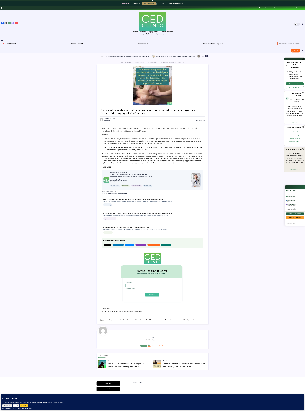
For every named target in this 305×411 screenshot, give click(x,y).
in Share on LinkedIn (118, 244)
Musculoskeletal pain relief (177, 319)
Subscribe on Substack (158, 345)
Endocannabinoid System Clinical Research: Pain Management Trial (126, 227)
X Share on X (107, 244)
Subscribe (152, 294)
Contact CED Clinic (295, 217)
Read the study (107, 205)
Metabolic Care (125, 185)
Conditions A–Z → (295, 131)
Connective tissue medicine (130, 319)
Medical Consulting (136, 185)
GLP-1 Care (161, 3)
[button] (297, 24)
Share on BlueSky (129, 244)
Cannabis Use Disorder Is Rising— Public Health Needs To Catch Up (203, 56)
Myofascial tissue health (193, 319)
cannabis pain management (113, 319)
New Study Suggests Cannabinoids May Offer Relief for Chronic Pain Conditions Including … (134, 199)
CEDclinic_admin (110, 118)
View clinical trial (108, 233)
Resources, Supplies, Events (289, 44)
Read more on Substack (153, 244)
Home (121, 62)
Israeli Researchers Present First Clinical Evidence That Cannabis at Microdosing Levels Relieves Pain (138, 213)
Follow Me (144, 345)
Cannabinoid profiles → (294, 141)
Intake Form (108, 389)
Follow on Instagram (140, 244)
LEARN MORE (106, 167)
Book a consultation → (294, 83)
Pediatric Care (125, 3)
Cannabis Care (147, 185)
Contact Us (137, 3)
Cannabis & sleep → (295, 138)
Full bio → (294, 122)
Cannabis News (129, 62)
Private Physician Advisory (175, 3)
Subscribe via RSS (166, 244)
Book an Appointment (295, 213)
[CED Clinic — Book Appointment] (152, 0)
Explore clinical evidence (109, 219)
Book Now (108, 383)
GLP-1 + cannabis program (295, 87)
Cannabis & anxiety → (295, 135)
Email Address (129, 282)
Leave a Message (115, 185)
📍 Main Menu (8, 44)
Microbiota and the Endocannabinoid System (150, 56)
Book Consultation (149, 3)
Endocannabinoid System (147, 319)
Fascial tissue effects (162, 319)
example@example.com (130, 288)
